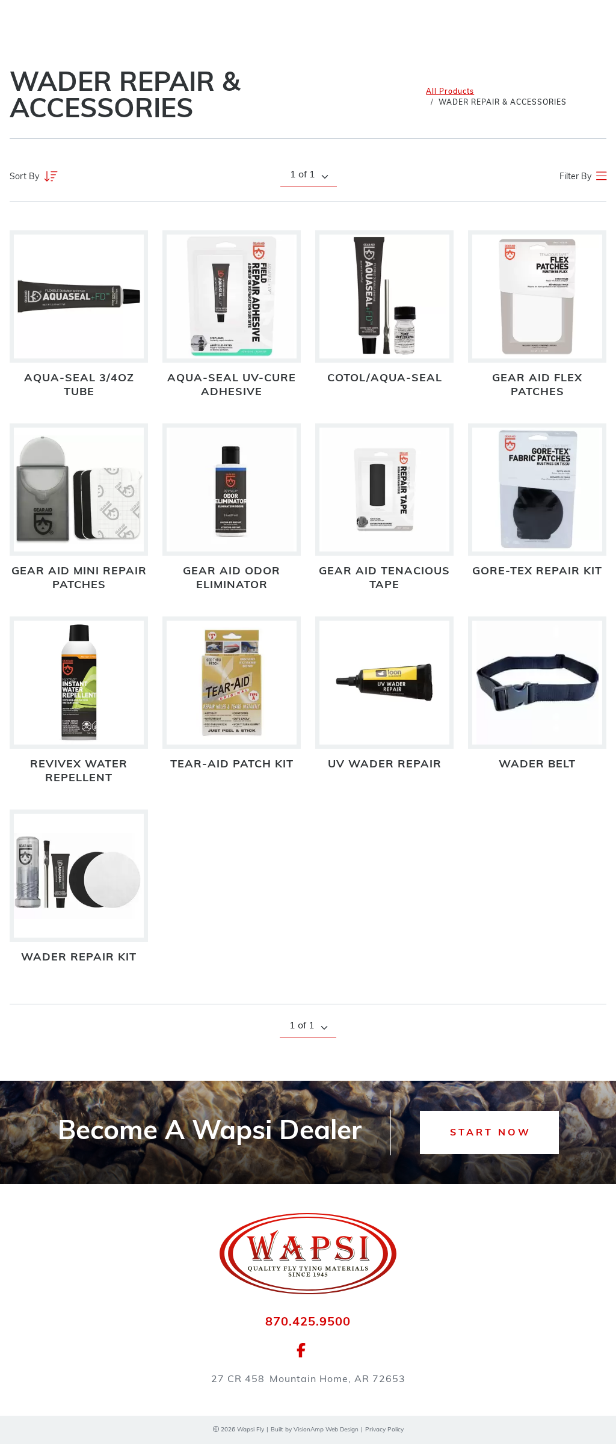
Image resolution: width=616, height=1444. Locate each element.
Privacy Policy (384, 1430)
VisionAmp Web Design (326, 1430)
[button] (489, 1132)
